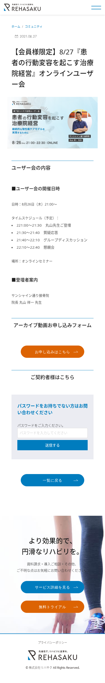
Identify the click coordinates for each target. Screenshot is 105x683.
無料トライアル (52, 607)
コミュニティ (33, 27)
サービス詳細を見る (52, 587)
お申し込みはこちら (52, 351)
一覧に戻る (52, 480)
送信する (52, 445)
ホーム (15, 27)
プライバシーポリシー (52, 642)
